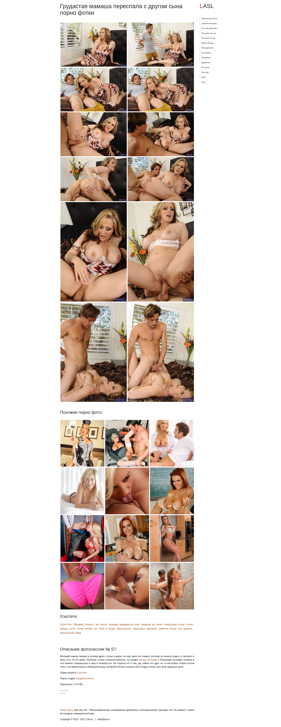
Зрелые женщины (209, 23)
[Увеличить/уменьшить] (67, 690)
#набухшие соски (174, 624)
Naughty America (85, 678)
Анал (203, 77)
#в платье (101, 624)
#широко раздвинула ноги (124, 624)
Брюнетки (205, 62)
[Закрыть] (61, 690)
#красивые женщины (145, 628)
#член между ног (87, 628)
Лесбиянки (206, 58)
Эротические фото (209, 18)
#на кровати (185, 628)
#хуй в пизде (107, 628)
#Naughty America (83, 624)
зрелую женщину (148, 660)
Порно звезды (207, 43)
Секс (203, 82)
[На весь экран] (64, 690)
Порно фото (66, 710)
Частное (205, 72)
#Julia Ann (66, 624)
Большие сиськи (208, 33)
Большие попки (208, 38)
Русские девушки (209, 28)
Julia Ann (82, 672)
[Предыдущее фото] (61, 693)
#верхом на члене (151, 624)
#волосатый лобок (70, 633)
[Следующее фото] (64, 693)
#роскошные (124, 628)
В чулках (205, 67)
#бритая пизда (167, 628)
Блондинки (206, 53)
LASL (207, 6)
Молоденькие (207, 48)
